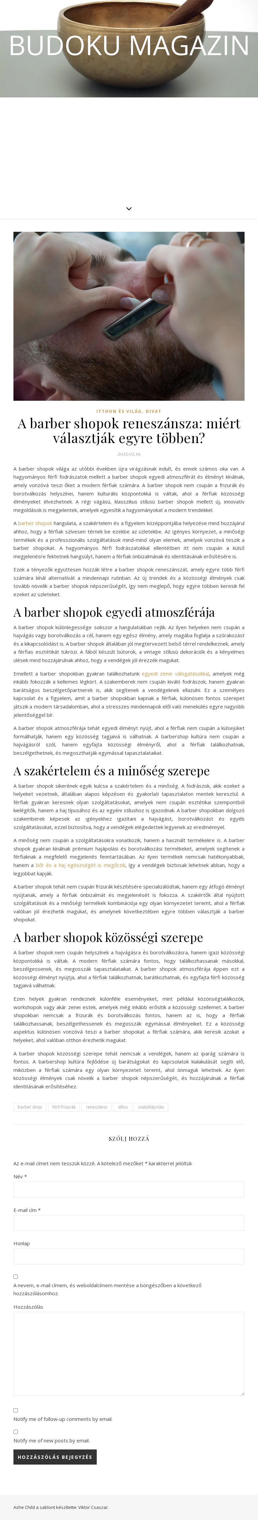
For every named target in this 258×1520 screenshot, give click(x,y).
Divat (154, 411)
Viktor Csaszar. (93, 1507)
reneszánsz (97, 1107)
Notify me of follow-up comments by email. (63, 1419)
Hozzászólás (28, 1306)
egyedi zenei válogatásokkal (175, 673)
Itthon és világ (119, 411)
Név (20, 1176)
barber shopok (35, 523)
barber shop (30, 1107)
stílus (123, 1107)
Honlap (21, 1243)
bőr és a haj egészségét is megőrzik (80, 865)
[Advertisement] (129, 148)
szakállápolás (151, 1107)
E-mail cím (27, 1210)
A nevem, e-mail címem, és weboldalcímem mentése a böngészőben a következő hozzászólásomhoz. (107, 1289)
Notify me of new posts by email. (51, 1440)
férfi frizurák (64, 1107)
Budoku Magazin (129, 44)
